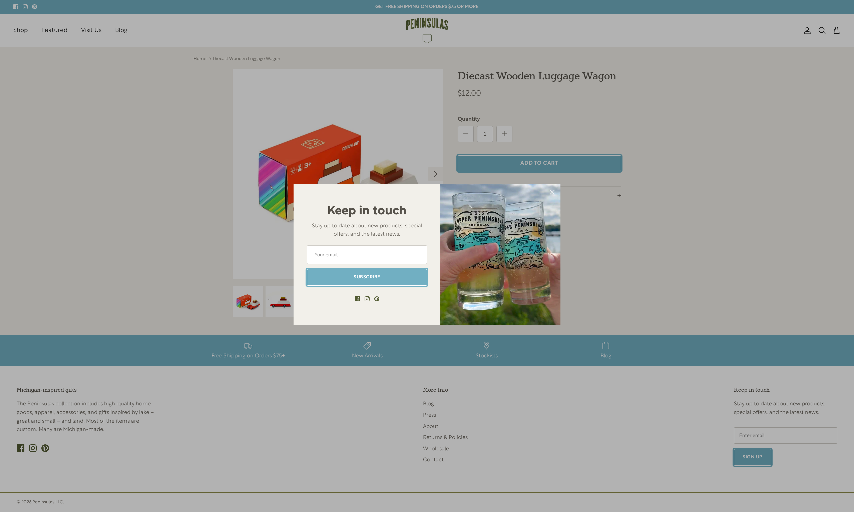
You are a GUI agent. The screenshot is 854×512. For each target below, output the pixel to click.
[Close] (552, 192)
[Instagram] (367, 298)
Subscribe (367, 277)
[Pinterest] (376, 298)
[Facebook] (357, 298)
